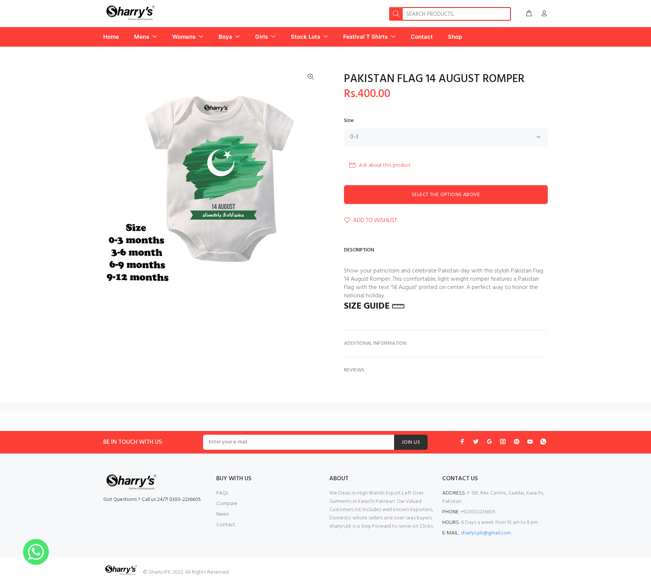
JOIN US (411, 442)
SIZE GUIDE (367, 306)
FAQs (222, 493)
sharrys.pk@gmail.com (486, 533)
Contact (225, 525)
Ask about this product (385, 165)
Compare (226, 503)
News (222, 514)
